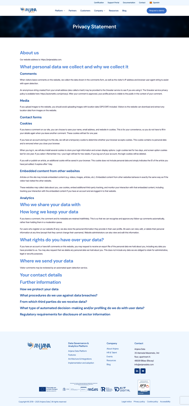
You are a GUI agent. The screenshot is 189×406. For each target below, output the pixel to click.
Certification (99, 3)
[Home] (28, 10)
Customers (85, 11)
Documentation (129, 3)
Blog (124, 11)
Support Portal (113, 3)
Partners (72, 11)
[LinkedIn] (137, 371)
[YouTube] (143, 371)
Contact (142, 3)
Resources (113, 11)
